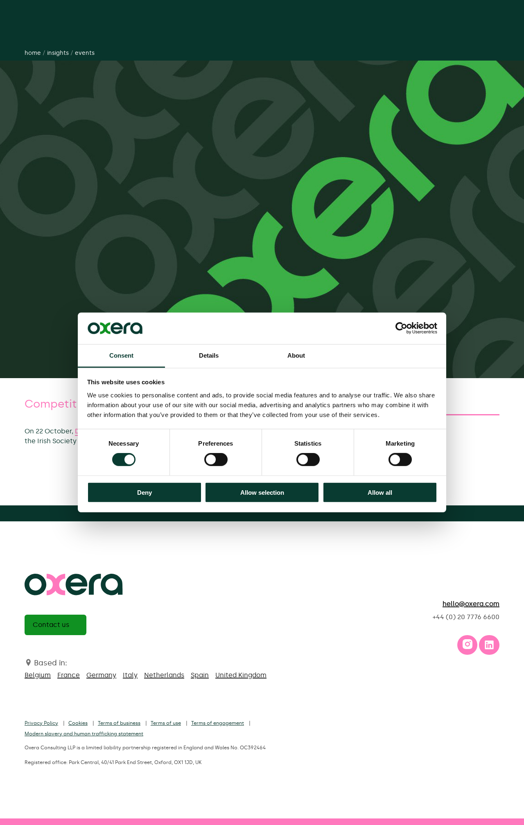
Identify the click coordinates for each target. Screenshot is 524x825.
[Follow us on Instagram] (467, 647)
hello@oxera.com (471, 604)
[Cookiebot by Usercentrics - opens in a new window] (401, 328)
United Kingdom (241, 675)
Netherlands (164, 675)
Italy (130, 675)
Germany (101, 675)
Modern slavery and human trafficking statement (84, 734)
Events (85, 53)
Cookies (78, 723)
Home (33, 53)
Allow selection (262, 492)
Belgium (38, 675)
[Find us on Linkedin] (489, 647)
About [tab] (296, 355)
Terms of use (166, 723)
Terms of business (119, 723)
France (68, 675)
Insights (58, 53)
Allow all (380, 492)
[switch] (216, 459)
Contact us (51, 625)
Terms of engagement (217, 723)
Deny (144, 492)
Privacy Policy (41, 723)
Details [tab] (209, 355)
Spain (200, 675)
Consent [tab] (121, 355)
